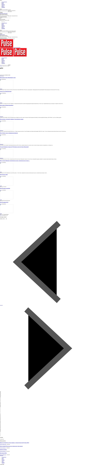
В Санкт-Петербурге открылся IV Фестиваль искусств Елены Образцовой (14, 146)
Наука (3, 3)
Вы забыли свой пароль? (3, 13)
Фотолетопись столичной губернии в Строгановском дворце (11, 119)
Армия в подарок (3, 449)
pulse (0, 79)
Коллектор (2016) (3, 453)
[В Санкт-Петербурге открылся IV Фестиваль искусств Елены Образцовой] (6, 157)
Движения (1, 144)
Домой (1, 65)
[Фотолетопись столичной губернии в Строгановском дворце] (6, 129)
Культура (3, 4)
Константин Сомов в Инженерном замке (8, 77)
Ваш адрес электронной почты (12, 15)
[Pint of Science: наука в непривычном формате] (6, 143)
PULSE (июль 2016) (4, 174)
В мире (3, 2)
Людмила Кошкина (3, 451)
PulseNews (3, 7)
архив (3, 61)
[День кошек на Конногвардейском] (6, 115)
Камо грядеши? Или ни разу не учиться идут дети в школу (11, 446)
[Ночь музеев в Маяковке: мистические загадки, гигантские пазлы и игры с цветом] (6, 171)
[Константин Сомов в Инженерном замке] (6, 88)
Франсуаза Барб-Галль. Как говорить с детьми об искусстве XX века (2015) (14, 442)
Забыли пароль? (2, 34)
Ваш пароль (10, 11)
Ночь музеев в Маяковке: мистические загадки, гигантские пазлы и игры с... (15, 160)
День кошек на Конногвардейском (6, 105)
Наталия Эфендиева (3, 444)
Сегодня (1, 305)
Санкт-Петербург (4, 57)
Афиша (1, 102)
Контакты (3, 6)
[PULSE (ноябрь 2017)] (6, 212)
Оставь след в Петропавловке (5, 91)
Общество (3, 26)
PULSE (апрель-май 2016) (5, 188)
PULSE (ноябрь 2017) (4, 202)
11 (2, 215)
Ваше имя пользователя (11, 10)
